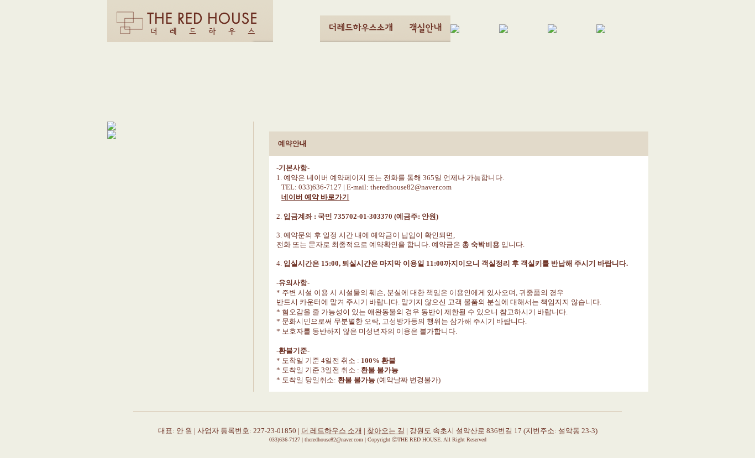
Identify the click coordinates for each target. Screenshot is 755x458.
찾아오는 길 (386, 431)
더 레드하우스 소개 (331, 431)
